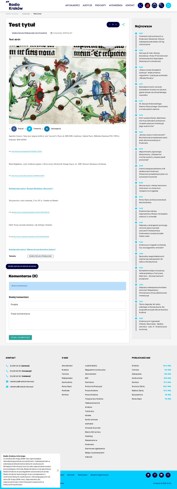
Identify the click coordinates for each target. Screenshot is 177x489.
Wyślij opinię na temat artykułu (22, 266)
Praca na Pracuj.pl (93, 387)
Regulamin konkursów (95, 370)
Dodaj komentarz (20, 337)
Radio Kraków (12, 14)
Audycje (87, 6)
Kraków (65, 370)
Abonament (90, 374)
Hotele (88, 416)
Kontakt (130, 6)
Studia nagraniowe (99, 475)
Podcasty (100, 6)
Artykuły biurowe (92, 428)
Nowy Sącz (67, 387)
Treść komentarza (20, 314)
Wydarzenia (115, 6)
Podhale (65, 391)
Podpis (14, 305)
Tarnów (65, 374)
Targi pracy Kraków (94, 399)
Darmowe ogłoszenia (95, 449)
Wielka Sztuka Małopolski (40, 256)
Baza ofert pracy (93, 432)
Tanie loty (89, 411)
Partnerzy (89, 382)
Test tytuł (37, 14)
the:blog (89, 436)
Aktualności (72, 6)
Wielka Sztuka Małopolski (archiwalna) (29, 33)
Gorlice (65, 395)
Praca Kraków (91, 391)
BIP (86, 378)
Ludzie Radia (91, 366)
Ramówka (82, 475)
